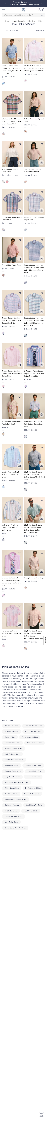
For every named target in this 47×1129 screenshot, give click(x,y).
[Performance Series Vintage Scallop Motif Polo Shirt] (12, 616)
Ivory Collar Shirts (11, 822)
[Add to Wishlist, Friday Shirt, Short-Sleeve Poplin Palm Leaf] (19, 397)
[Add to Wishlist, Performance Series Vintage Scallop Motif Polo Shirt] (19, 606)
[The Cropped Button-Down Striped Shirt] (34, 154)
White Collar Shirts (12, 788)
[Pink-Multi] (3, 434)
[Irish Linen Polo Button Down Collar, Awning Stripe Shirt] (12, 510)
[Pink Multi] (3, 83)
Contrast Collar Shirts (13, 771)
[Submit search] (42, 15)
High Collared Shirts (12, 754)
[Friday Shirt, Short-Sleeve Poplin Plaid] (12, 202)
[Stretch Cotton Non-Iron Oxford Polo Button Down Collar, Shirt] (12, 356)
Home (7, 21)
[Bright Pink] (3, 133)
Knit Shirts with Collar (34, 805)
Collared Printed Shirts (33, 726)
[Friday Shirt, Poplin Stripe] (12, 250)
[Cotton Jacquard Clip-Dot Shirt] (34, 104)
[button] (43, 9)
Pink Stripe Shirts (11, 794)
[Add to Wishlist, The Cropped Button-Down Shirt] (19, 145)
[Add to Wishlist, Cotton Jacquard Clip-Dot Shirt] (41, 94)
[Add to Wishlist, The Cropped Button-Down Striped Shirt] (41, 145)
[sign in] (39, 9)
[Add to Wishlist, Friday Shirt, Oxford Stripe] (41, 554)
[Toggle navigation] (3, 9)
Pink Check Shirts (11, 726)
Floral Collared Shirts (30, 737)
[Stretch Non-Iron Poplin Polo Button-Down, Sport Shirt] (34, 406)
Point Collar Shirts (31, 811)
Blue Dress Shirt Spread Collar (16, 782)
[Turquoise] (25, 542)
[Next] (41, 3)
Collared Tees (10, 737)
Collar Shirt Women (12, 805)
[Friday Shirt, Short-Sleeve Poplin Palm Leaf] (12, 406)
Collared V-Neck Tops (33, 765)
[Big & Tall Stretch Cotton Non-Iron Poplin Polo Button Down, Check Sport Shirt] (34, 457)
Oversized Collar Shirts (13, 816)
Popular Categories (19, 21)
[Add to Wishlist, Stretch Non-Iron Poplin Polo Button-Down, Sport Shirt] (41, 397)
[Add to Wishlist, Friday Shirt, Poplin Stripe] (19, 241)
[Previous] (6, 3)
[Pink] (25, 80)
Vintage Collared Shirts (13, 748)
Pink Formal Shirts (12, 731)
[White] (3, 181)
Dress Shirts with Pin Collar (15, 828)
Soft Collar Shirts (11, 811)
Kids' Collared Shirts (34, 743)
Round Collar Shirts (34, 771)
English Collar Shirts (12, 777)
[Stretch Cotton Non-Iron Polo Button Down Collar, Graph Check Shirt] (12, 303)
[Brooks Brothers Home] (24, 10)
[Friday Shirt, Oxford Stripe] (34, 563)
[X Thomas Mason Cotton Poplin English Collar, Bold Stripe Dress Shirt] (34, 356)
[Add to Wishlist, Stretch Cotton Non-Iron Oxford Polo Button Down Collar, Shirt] (19, 347)
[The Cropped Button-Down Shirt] (12, 154)
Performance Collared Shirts (15, 799)
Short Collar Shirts (12, 765)
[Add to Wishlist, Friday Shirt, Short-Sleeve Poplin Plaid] (19, 193)
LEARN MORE (33, 5)
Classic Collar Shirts (31, 794)
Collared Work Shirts (12, 743)
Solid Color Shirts (33, 777)
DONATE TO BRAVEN (18, 5)
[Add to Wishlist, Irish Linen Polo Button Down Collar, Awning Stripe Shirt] (19, 501)
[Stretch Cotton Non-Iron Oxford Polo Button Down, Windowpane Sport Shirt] (34, 51)
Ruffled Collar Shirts (33, 788)
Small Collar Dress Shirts (14, 760)
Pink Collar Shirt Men (33, 731)
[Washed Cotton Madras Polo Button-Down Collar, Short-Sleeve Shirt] (12, 104)
